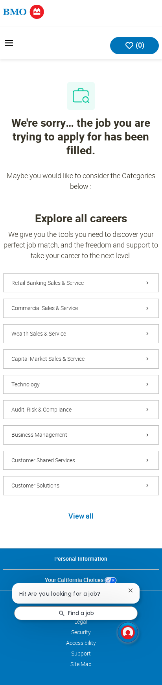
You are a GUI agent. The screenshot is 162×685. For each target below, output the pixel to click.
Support (81, 653)
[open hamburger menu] (9, 43)
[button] (81, 516)
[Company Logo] (23, 11)
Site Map (81, 664)
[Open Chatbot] (128, 632)
